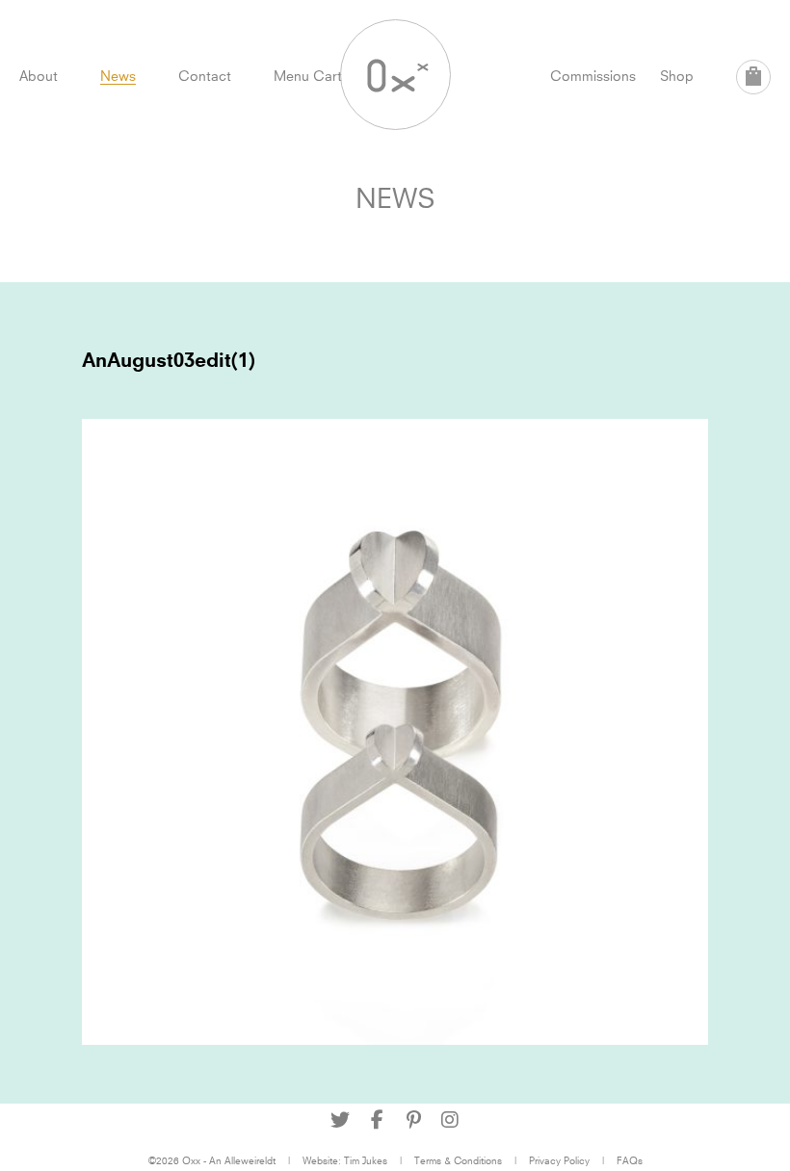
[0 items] (753, 77)
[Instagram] (449, 1120)
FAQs (630, 1160)
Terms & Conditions (458, 1160)
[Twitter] (340, 1120)
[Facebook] (376, 1120)
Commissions (593, 75)
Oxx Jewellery (395, 74)
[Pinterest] (413, 1120)
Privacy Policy (559, 1160)
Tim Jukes (365, 1160)
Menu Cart (308, 75)
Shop (677, 75)
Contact (204, 75)
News (118, 75)
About (38, 75)
